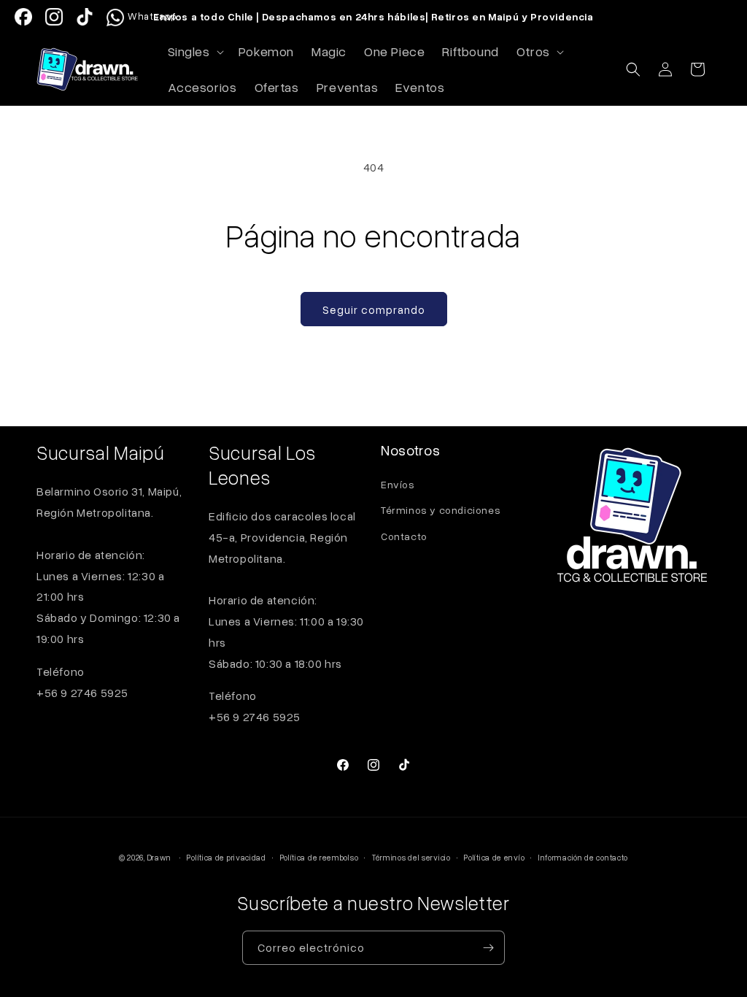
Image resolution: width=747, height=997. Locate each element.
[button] (194, 51)
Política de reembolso (319, 857)
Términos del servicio (411, 857)
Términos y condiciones (440, 510)
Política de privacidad (226, 857)
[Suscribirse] (488, 948)
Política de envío (494, 857)
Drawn (159, 857)
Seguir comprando (373, 309)
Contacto (404, 536)
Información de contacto (583, 857)
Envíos (398, 484)
